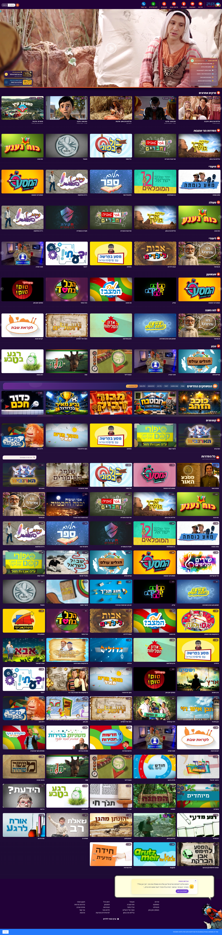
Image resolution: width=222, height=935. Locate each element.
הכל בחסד (130, 907)
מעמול (132, 902)
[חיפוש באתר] (17, 5)
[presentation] (1, 108)
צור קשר (143, 7)
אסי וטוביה (130, 904)
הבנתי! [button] (5, 932)
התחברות (11, 5)
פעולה (182, 386)
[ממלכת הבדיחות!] (18, 82)
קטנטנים (164, 7)
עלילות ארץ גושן (128, 912)
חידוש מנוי (106, 910)
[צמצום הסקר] (192, 60)
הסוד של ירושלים (128, 910)
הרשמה (5, 5)
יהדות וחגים (151, 386)
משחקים (192, 7)
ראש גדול (106, 902)
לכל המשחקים (133, 386)
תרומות (82, 912)
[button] (216, 465)
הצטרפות (106, 907)
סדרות (200, 7)
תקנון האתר (81, 902)
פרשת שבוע (174, 7)
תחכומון (107, 904)
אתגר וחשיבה (174, 386)
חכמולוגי (184, 7)
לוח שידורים (153, 7)
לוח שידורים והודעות (103, 912)
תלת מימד (142, 386)
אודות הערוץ (80, 907)
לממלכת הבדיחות (182, 891)
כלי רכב (159, 386)
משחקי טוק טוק (153, 910)
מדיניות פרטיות (79, 904)
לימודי (166, 386)
